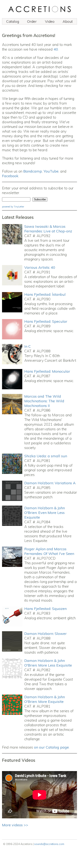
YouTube (51, 171)
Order (32, 21)
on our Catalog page (51, 747)
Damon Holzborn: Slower (45, 633)
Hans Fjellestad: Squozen (45, 608)
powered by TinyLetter (13, 206)
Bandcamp (32, 171)
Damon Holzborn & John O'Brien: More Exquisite (44, 699)
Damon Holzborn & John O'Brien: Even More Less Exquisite (44, 513)
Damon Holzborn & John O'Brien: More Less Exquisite (48, 663)
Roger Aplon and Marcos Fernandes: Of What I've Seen (49, 551)
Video (49, 21)
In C (27, 346)
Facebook (10, 176)
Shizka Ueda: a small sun (45, 456)
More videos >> (15, 825)
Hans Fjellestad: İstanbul (45, 294)
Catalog (12, 21)
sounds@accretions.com (49, 844)
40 (56, 49)
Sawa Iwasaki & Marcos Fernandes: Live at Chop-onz (48, 228)
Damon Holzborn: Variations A (50, 483)
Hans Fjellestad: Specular (45, 321)
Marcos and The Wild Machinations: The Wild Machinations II (44, 401)
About (68, 21)
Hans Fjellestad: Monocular (47, 371)
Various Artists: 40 (39, 267)
